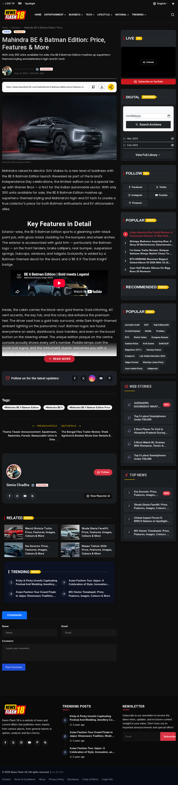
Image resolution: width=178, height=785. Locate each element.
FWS (61, 772)
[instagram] (17, 496)
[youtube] (25, 496)
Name (5, 626)
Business (16, 27)
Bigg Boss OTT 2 (133, 350)
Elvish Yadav (140, 337)
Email (64, 626)
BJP (146, 325)
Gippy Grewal (131, 362)
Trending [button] (138, 14)
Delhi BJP (164, 343)
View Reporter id (98, 496)
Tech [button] (89, 14)
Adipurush (152, 368)
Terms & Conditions (24, 779)
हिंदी (20, 3)
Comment (7, 641)
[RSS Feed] (32, 496)
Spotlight (30, 3)
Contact (6, 779)
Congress (130, 356)
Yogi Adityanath (161, 325)
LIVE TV (8, 3)
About (42, 779)
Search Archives (148, 124)
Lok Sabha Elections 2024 (152, 356)
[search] (172, 14)
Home (38, 14)
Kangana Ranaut (160, 337)
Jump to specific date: (138, 110)
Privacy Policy (56, 779)
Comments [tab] (14, 615)
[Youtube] (29, 742)
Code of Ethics (90, 779)
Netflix (148, 331)
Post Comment (14, 667)
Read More (59, 359)
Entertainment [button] (53, 14)
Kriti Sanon (148, 343)
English (161, 3)
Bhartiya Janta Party (153, 362)
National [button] (121, 14)
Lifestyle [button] (103, 14)
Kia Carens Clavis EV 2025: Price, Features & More (60, 371)
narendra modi (132, 325)
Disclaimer (73, 779)
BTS (127, 337)
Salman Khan (131, 343)
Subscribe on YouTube (148, 82)
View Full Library (148, 155)
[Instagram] (21, 742)
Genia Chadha (17, 485)
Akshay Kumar (153, 350)
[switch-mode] (173, 3)
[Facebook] (5, 742)
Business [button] (74, 14)
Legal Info (107, 779)
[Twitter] (13, 742)
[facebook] (9, 496)
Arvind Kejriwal (132, 331)
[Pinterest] (37, 742)
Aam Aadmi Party (134, 368)
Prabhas (160, 331)
